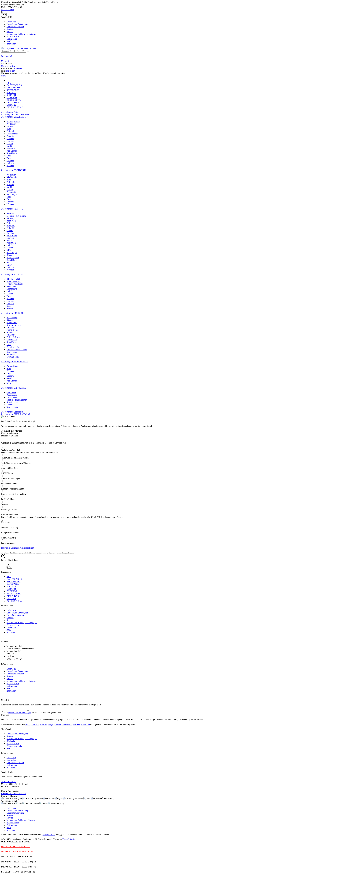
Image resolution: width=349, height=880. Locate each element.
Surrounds (11, 354)
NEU (9, 576)
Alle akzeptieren (27, 548)
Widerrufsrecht (13, 36)
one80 (9, 146)
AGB (9, 41)
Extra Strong (12, 235)
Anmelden (17, 68)
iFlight (9, 240)
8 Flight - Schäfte (14, 279)
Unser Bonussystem (15, 26)
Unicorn (10, 163)
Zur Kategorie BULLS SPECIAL (15, 414)
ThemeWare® (68, 839)
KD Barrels (11, 177)
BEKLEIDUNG (14, 594)
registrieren (10, 71)
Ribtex (9, 255)
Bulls (9, 129)
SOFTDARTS (13, 584)
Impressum (11, 44)
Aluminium (11, 286)
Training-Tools (13, 357)
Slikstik (10, 308)
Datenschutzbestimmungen (19, 712)
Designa (10, 233)
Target (9, 158)
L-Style (10, 245)
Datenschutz (12, 39)
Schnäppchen (12, 402)
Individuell (6, 548)
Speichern (15, 548)
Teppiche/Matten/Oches (17, 349)
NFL (9, 250)
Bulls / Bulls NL (14, 281)
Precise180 (11, 148)
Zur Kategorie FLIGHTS (12, 209)
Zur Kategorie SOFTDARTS (13, 170)
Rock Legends (13, 257)
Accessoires (12, 395)
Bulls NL (11, 131)
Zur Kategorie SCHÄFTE (12, 274)
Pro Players (11, 124)
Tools (9, 344)
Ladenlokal (11, 22)
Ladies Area (12, 397)
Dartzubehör (12, 340)
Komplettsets (12, 407)
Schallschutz (12, 322)
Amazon (10, 213)
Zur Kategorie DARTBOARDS (15, 114)
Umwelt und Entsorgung (17, 24)
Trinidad (10, 160)
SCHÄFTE (11, 589)
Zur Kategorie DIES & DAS (13, 388)
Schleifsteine (12, 342)
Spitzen (10, 332)
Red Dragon (12, 151)
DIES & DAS (13, 596)
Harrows (10, 141)
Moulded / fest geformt (16, 216)
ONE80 (58, 724)
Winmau (10, 165)
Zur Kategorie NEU (9, 112)
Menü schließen (8, 66)
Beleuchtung (12, 317)
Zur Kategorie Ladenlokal (12, 412)
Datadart (10, 138)
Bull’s (27, 724)
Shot (8, 156)
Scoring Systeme (14, 325)
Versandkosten (49, 834)
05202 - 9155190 (8, 781)
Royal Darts (12, 153)
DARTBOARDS (14, 579)
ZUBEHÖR (12, 591)
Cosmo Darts (12, 134)
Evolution (85, 724)
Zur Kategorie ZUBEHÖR (12, 313)
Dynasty (10, 136)
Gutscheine (11, 392)
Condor (10, 230)
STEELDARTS (13, 581)
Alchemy (10, 218)
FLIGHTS (11, 586)
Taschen (10, 327)
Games (10, 405)
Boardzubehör (13, 347)
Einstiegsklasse (13, 121)
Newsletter (11, 760)
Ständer (10, 320)
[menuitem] (174, 30)
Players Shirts (12, 366)
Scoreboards (12, 352)
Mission (10, 143)
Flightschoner (12, 330)
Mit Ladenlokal (7, 9)
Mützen (10, 383)
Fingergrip (11, 335)
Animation (11, 221)
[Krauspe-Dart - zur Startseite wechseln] (18, 48)
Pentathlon (11, 243)
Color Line (11, 228)
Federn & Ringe (13, 337)
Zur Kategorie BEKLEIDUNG (14, 361)
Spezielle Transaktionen (17, 400)
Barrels (10, 126)
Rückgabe (11, 741)
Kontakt (10, 29)
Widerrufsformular (14, 746)
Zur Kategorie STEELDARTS (14, 117)
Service (10, 31)
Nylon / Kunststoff (15, 284)
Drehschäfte (12, 289)
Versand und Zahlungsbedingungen (22, 34)
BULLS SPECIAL (15, 601)
